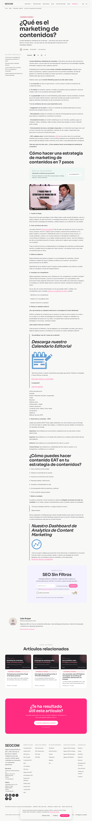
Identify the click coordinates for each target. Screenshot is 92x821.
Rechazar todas (46, 815)
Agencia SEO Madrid (68, 757)
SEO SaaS (37, 754)
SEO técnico (27, 754)
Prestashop (51, 757)
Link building (27, 766)
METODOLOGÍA (37, 3)
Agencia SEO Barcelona (69, 754)
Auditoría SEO (27, 751)
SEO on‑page (27, 757)
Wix (50, 763)
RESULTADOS (46, 3)
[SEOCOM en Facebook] (10, 795)
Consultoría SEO (27, 748)
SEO (57, 136)
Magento (51, 760)
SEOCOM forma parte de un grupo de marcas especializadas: (18, 806)
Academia (80, 754)
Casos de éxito (81, 768)
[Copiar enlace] (45, 55)
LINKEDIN (40, 387)
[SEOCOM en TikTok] (6, 798)
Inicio (6, 8)
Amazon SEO (27, 786)
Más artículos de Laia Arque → (27, 629)
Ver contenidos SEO (74, 174)
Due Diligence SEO (28, 775)
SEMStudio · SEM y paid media (39, 806)
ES (83, 3)
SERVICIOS (27, 3)
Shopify (51, 754)
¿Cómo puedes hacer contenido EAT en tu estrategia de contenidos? (13, 69)
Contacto (80, 776)
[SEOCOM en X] (17, 795)
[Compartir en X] (38, 55)
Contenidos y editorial (18, 8)
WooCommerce (53, 751)
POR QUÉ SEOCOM (60, 3)
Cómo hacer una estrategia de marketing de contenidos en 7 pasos (12, 59)
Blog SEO (80, 757)
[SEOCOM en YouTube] (10, 798)
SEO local (26, 769)
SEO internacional (39, 751)
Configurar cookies (81, 815)
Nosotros (80, 748)
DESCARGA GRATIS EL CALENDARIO (42, 379)
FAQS (68, 3)
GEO (25, 763)
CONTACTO (75, 3)
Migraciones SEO (28, 772)
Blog (10, 8)
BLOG (52, 3)
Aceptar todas (64, 815)
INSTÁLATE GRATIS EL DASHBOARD (42, 559)
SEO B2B (37, 757)
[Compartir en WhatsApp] (41, 55)
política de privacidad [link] (47, 589)
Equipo (79, 751)
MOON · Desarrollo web (67, 806)
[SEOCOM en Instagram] (13, 795)
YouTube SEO (27, 789)
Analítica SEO (27, 783)
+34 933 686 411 (9, 779)
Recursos (80, 760)
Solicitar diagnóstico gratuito (46, 723)
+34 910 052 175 (9, 791)
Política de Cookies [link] (54, 812)
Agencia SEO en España (69, 748)
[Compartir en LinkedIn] (34, 55)
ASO (25, 792)
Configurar (55, 815)
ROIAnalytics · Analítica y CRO (54, 806)
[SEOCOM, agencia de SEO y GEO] (9, 4)
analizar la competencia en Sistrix (57, 291)
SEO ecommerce (39, 748)
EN (86, 3)
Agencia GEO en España (69, 751)
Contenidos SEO (28, 760)
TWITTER (34, 387)
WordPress (51, 748)
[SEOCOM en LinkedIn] (6, 795)
